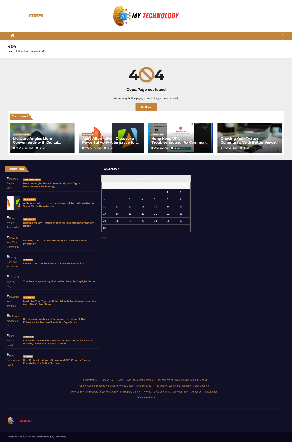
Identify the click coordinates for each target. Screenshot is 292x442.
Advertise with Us (146, 397)
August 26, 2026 (25, 148)
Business (28, 260)
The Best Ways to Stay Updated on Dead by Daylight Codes (59, 281)
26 (130, 221)
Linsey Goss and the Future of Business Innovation (53, 263)
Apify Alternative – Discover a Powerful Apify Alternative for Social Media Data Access (109, 142)
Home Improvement (22, 134)
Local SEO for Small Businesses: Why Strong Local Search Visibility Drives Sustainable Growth (57, 342)
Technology (88, 134)
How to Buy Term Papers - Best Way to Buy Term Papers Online (105, 391)
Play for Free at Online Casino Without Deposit (181, 380)
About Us (196, 391)
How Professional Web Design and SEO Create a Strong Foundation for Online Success (56, 362)
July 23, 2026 (230, 148)
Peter (42, 148)
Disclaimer (211, 391)
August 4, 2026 (93, 148)
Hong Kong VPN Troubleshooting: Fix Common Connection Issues (178, 142)
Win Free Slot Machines (140, 380)
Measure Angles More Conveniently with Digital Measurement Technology (36, 142)
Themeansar (60, 437)
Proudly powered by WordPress (22, 437)
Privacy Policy (89, 380)
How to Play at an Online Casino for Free (166, 391)
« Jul (104, 237)
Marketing (28, 337)
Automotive (29, 297)
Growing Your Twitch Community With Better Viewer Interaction (249, 142)
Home (11, 51)
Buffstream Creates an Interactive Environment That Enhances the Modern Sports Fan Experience (54, 321)
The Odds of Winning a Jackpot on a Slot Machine (182, 385)
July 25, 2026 (161, 148)
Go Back (146, 107)
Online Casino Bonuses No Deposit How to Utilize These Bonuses (115, 385)
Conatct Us (107, 380)
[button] (283, 35)
